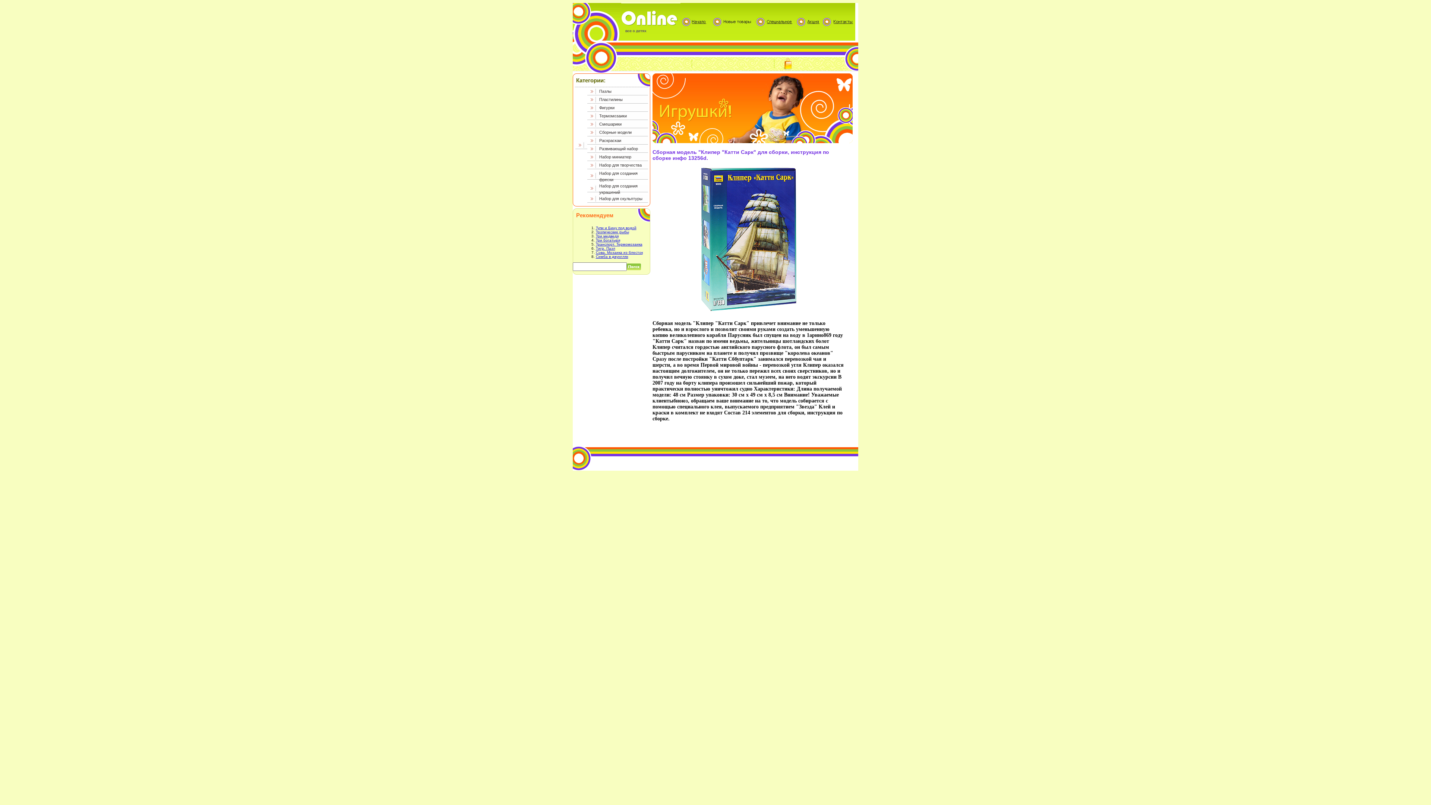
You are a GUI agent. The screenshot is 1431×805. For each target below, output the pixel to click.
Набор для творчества (620, 165)
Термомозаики (613, 116)
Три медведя (607, 236)
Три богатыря (608, 240)
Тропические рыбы (612, 232)
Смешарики (610, 124)
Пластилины (611, 99)
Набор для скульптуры (620, 198)
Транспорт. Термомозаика (619, 244)
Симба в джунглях (612, 257)
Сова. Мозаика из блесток (619, 252)
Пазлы (605, 91)
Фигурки (607, 107)
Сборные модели (615, 132)
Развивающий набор (618, 148)
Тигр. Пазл (605, 248)
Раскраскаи (610, 140)
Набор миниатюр (615, 157)
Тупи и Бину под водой (616, 228)
